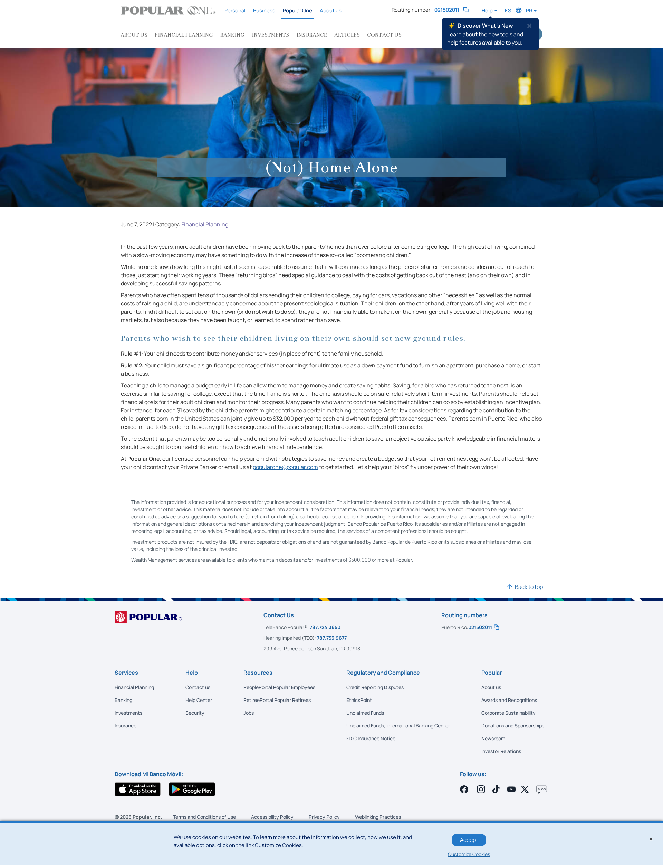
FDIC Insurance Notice (370, 738)
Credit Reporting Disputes (375, 687)
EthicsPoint (359, 700)
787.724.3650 (325, 627)
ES (508, 10)
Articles (347, 35)
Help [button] (488, 10)
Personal (235, 10)
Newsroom (493, 738)
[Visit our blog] (541, 789)
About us (331, 10)
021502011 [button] (447, 9)
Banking (232, 35)
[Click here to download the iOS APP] (138, 789)
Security (194, 712)
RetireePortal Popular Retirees (277, 700)
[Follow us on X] (526, 789)
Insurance (311, 35)
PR (529, 10)
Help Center (198, 700)
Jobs (248, 712)
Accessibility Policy (272, 817)
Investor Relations (501, 751)
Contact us (384, 35)
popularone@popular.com (285, 467)
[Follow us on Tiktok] (497, 789)
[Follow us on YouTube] (511, 789)
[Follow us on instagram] (481, 789)
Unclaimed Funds (365, 712)
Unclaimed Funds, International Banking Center (398, 725)
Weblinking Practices (378, 817)
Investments (270, 35)
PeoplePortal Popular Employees (279, 687)
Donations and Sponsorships (512, 725)
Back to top (529, 587)
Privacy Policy (324, 817)
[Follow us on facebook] (465, 789)
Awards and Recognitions (509, 700)
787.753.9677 (332, 637)
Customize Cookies (469, 854)
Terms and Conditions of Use (204, 817)
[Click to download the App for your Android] (192, 789)
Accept (469, 840)
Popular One (297, 10)
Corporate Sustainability (508, 712)
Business (264, 10)
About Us (134, 35)
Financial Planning (184, 35)
